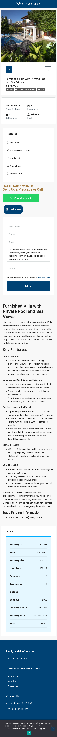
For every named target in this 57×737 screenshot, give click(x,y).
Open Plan (15, 165)
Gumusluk (13, 676)
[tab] (9, 69)
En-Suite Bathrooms (20, 150)
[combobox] (28, 268)
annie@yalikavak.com (17, 709)
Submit (28, 286)
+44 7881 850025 (25, 703)
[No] (53, 729)
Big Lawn (14, 142)
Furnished (15, 158)
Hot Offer (19, 89)
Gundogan (13, 681)
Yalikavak (13, 686)
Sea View (40, 89)
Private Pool (30, 89)
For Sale (10, 89)
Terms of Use (44, 277)
